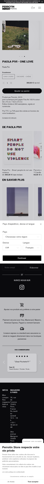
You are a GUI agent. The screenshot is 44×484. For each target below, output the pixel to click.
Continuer (22, 258)
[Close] (43, 225)
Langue (26, 242)
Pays (5, 232)
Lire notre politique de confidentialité (13, 472)
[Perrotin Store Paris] (9, 8)
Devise (6, 242)
